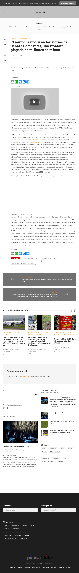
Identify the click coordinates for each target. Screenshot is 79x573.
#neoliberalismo (55, 451)
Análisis (56, 332)
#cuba (62, 448)
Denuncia (14, 38)
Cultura (13, 567)
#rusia (64, 458)
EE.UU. (63, 334)
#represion (56, 458)
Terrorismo (58, 336)
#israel (44, 451)
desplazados (35, 142)
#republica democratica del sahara (23, 263)
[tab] (49, 391)
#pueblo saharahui (50, 261)
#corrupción (53, 448)
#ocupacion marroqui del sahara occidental (26, 261)
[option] (14, 335)
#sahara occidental (48, 461)
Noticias (55, 292)
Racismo (38, 334)
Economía (46, 567)
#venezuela (61, 461)
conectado (26, 376)
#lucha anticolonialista (30, 258)
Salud (68, 567)
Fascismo (31, 334)
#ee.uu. (70, 448)
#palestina (45, 458)
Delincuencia (16, 332)
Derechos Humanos (42, 332)
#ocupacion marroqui (49, 258)
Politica (11, 26)
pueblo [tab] (12, 416)
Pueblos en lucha (19, 26)
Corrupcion (7, 332)
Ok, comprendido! (67, 3)
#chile (44, 448)
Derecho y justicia (24, 567)
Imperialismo (70, 334)
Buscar (5, 391)
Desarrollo (36, 567)
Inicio (5, 26)
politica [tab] (5, 416)
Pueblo (61, 567)
